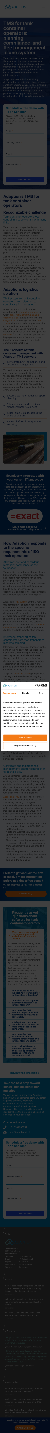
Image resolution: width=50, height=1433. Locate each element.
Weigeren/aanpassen (23, 745)
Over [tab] (41, 693)
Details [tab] (25, 693)
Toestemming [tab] (9, 693)
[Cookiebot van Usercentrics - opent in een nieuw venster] (35, 685)
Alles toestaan (25, 738)
